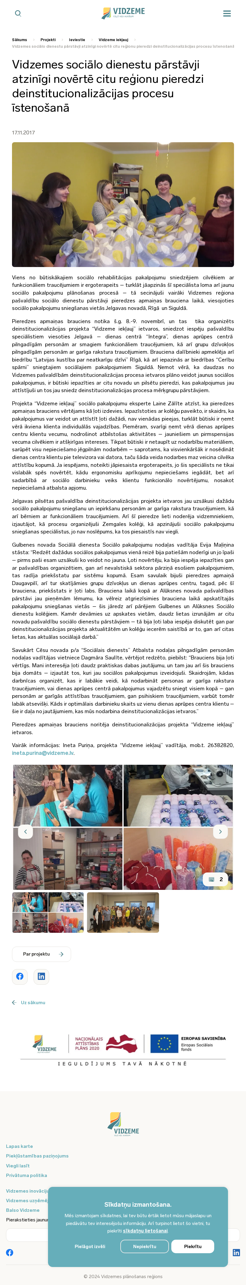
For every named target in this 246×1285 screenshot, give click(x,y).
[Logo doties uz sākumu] (123, 1127)
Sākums (19, 40)
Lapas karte (19, 1146)
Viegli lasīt (18, 1166)
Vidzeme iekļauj (113, 40)
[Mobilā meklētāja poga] (18, 13)
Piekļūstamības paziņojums (37, 1156)
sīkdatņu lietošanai (145, 1231)
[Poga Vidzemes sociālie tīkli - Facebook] (9, 1253)
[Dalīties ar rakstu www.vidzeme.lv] (19, 977)
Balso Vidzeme (23, 1210)
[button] (25, 831)
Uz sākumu (33, 1002)
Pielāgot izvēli (90, 1246)
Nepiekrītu (144, 1246)
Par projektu (36, 954)
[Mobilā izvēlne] (227, 13)
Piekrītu (193, 1246)
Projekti (48, 40)
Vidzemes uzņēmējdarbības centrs (45, 1200)
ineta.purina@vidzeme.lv (43, 753)
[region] (138, 1227)
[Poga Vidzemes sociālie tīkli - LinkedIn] (236, 1253)
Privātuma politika (26, 1175)
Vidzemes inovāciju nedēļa (36, 1191)
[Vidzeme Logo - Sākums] (123, 14)
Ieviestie (77, 40)
